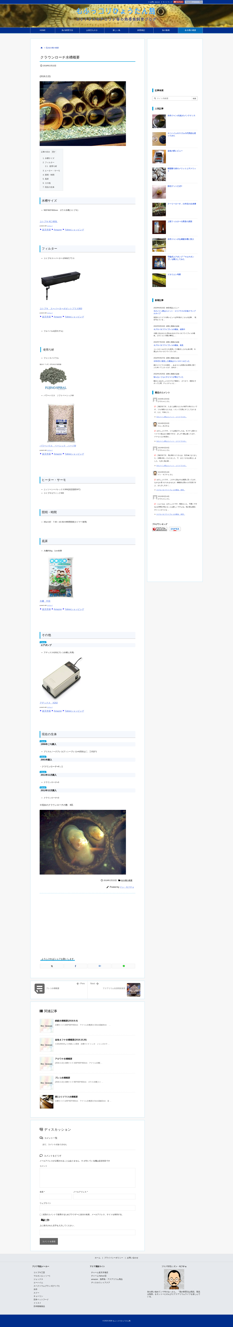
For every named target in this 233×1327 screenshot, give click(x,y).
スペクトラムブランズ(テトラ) (46, 1286)
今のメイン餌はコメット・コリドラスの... (171, 417)
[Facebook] (75, 966)
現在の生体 (48, 187)
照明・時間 (48, 175)
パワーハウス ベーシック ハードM (58, 446)
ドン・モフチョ (127, 887)
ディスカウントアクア (100, 1282)
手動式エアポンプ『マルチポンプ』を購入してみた (181, 258)
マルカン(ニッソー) (42, 1276)
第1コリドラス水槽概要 (66, 1097)
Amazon (58, 230)
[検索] (201, 2)
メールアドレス (80, 1192)
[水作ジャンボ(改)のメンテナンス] (159, 122)
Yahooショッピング (74, 230)
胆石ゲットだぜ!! (175, 186)
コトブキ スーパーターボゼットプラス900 (61, 308)
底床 (46, 179)
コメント (43, 1166)
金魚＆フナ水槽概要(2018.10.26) (71, 1040)
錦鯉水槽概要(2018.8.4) (66, 1021)
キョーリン (38, 1296)
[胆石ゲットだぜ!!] (159, 193)
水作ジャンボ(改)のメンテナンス (181, 115)
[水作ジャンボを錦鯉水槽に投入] (159, 246)
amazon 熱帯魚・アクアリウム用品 (107, 1279)
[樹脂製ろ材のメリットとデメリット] (159, 175)
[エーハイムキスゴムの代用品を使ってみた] (159, 140)
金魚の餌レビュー (175, 151)
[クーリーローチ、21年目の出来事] (159, 210)
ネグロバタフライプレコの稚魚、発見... (170, 490)
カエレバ (50, 226)
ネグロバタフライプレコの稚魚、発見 (168, 345)
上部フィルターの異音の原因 (180, 221)
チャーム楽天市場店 (99, 1272)
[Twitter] (51, 966)
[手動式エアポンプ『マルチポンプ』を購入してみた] (159, 263)
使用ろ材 (51, 166)
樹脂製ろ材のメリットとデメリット (182, 169)
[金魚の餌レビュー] (159, 157)
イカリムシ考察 (174, 274)
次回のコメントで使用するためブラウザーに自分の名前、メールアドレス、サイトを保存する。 (83, 1214)
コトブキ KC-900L (48, 221)
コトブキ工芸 (39, 1272)
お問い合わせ (155, 2)
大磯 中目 (45, 601)
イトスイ (37, 1303)
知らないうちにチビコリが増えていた (168, 377)
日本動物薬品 (39, 1306)
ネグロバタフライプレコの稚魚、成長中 (169, 329)
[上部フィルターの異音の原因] (159, 228)
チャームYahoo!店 (99, 1276)
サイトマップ (167, 2)
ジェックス (38, 1279)
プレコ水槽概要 (62, 1078)
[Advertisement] (87, 923)
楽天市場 (46, 230)
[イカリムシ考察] (159, 281)
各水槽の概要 (53, 48)
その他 (47, 183)
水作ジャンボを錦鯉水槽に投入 (181, 239)
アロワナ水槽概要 (63, 1059)
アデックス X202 (49, 703)
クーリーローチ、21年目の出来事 (182, 204)
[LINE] (123, 966)
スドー (36, 1293)
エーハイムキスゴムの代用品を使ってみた (182, 134)
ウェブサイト (45, 1203)
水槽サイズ (48, 158)
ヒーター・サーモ (51, 171)
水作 (35, 1289)
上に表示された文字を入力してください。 (58, 1225)
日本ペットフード (41, 1299)
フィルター (48, 162)
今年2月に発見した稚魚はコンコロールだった (172, 361)
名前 (42, 1192)
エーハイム (38, 1282)
